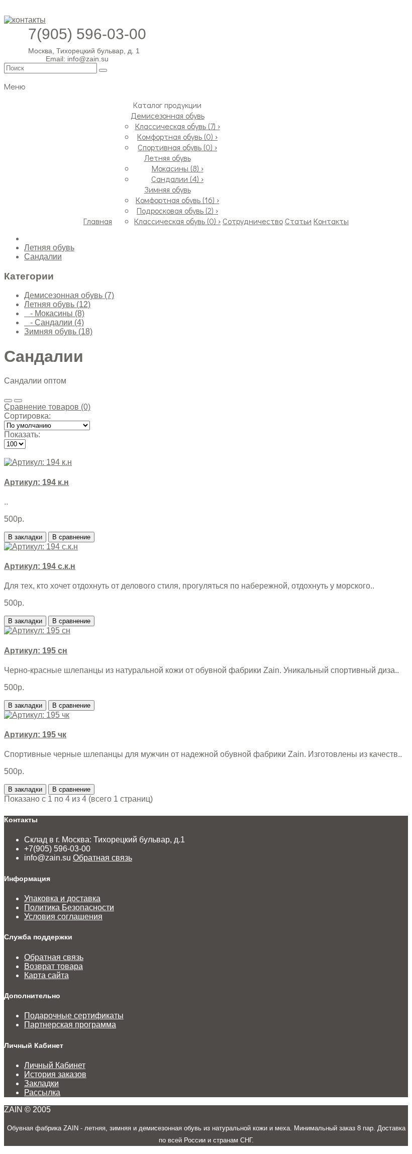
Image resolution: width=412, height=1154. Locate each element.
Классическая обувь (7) (177, 126)
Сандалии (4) (177, 178)
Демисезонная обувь (167, 115)
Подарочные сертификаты (74, 1015)
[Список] (8, 400)
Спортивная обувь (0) (177, 147)
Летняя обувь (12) (57, 304)
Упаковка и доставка (62, 898)
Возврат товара (53, 966)
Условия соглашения (63, 916)
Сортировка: (27, 416)
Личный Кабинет (54, 1065)
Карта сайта (46, 975)
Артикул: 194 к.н (36, 482)
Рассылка (42, 1092)
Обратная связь (102, 857)
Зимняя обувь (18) (58, 331)
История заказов (55, 1074)
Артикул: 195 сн (35, 650)
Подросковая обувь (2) (177, 210)
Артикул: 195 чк (35, 734)
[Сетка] (18, 400)
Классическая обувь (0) (177, 221)
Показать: (22, 434)
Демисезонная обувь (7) (69, 295)
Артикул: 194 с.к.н (39, 566)
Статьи (298, 221)
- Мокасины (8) (54, 313)
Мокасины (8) (177, 168)
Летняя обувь (167, 157)
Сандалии (43, 256)
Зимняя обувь (167, 189)
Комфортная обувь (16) (177, 200)
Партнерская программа (70, 1024)
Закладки (41, 1083)
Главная (97, 221)
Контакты (331, 221)
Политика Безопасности (69, 907)
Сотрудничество (253, 221)
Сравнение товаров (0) (47, 407)
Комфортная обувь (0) (177, 136)
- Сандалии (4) (54, 322)
